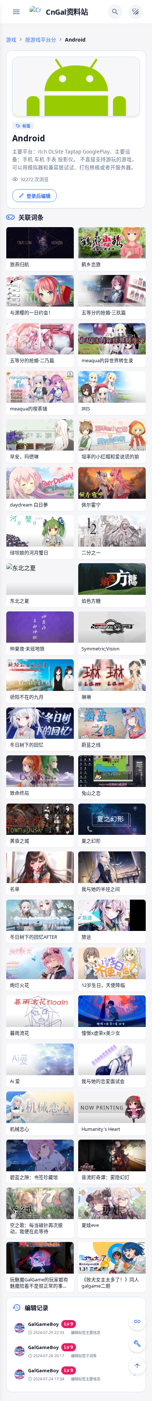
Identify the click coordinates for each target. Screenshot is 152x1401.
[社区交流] (137, 1321)
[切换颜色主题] (135, 11)
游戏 (11, 39)
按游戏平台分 (40, 39)
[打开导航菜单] (16, 11)
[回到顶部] (137, 1365)
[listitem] (76, 1328)
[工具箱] (137, 1343)
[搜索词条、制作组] (115, 11)
